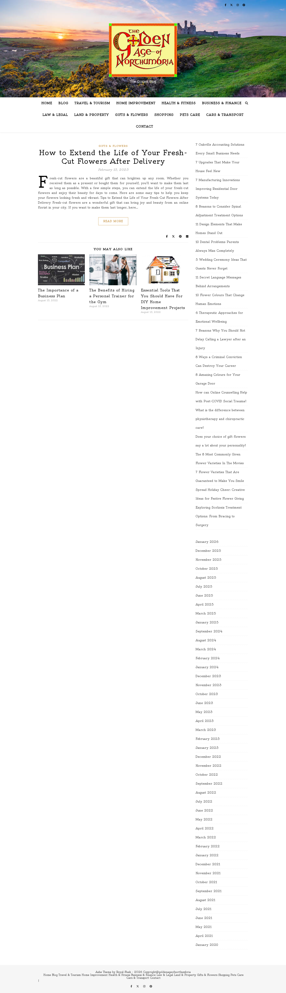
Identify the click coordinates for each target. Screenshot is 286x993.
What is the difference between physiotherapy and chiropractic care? (220, 419)
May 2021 (203, 927)
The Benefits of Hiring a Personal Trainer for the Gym (111, 296)
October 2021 (206, 882)
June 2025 (204, 595)
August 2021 (205, 900)
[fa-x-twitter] (232, 4)
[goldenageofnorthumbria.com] (143, 50)
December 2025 (208, 551)
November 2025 (209, 560)
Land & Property (91, 115)
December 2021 (208, 864)
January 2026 (207, 542)
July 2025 (204, 586)
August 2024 (206, 640)
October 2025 (207, 568)
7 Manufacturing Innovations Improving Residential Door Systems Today (218, 188)
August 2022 (206, 792)
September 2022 (209, 783)
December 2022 (208, 757)
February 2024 (208, 658)
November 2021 (208, 873)
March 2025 (206, 613)
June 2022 (204, 810)
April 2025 (205, 604)
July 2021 (203, 909)
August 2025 (206, 577)
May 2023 (204, 712)
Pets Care (190, 115)
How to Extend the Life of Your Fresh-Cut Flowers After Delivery (113, 157)
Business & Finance (221, 103)
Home (46, 103)
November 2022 (208, 766)
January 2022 (207, 855)
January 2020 (207, 945)
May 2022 (204, 819)
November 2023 (209, 685)
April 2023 (205, 721)
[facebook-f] (226, 4)
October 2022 (207, 774)
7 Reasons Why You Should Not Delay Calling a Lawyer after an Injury (221, 339)
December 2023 (208, 676)
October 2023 (207, 694)
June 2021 (204, 918)
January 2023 (207, 748)
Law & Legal (55, 115)
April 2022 (205, 828)
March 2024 (206, 649)
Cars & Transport (225, 115)
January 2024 (207, 667)
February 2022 (208, 846)
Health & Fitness (179, 103)
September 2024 (209, 631)
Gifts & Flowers (131, 115)
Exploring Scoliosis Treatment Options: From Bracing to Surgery (219, 516)
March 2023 (206, 730)
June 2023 (204, 703)
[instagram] (238, 4)
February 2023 (208, 739)
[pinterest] (244, 4)
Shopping (164, 115)
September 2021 (208, 891)
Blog (63, 103)
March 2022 (206, 837)
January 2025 (207, 622)
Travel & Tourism (92, 103)
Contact (144, 126)
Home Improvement (135, 103)
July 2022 (204, 801)
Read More (113, 221)
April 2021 (204, 936)
